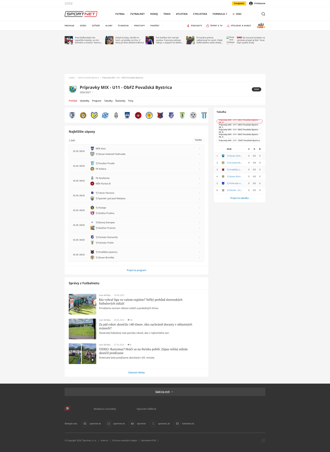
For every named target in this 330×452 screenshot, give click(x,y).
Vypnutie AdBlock (146, 408)
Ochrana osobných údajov (124, 440)
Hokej (154, 14)
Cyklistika (200, 14)
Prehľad (73, 100)
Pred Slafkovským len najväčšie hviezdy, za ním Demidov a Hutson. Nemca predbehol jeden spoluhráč (88, 40)
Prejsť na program (136, 270)
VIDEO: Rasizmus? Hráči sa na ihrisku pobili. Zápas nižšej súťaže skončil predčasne (143, 351)
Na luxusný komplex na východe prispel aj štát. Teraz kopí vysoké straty (251, 40)
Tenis (166, 14)
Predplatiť (239, 3)
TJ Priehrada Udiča (234, 183)
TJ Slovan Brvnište (234, 176)
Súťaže (72, 78)
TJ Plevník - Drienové (234, 190)
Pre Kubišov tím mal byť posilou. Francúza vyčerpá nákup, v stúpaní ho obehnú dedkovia (169, 40)
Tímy (130, 100)
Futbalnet (137, 14)
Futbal (120, 14)
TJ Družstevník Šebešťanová (234, 163)
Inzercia (104, 440)
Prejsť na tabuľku (239, 198)
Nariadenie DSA (148, 440)
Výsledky (84, 100)
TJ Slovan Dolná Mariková (234, 156)
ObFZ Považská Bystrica (88, 78)
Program (96, 100)
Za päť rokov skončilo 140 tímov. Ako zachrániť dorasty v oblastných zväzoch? (145, 326)
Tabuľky (108, 100)
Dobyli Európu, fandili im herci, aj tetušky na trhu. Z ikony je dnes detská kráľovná (130, 40)
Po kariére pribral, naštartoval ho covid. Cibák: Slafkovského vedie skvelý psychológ (209, 40)
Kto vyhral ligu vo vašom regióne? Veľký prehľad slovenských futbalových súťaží (140, 301)
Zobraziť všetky (136, 372)
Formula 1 (220, 14)
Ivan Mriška (105, 295)
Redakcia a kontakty (105, 408)
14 (131, 320)
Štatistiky (120, 100)
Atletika (182, 14)
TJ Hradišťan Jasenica (234, 169)
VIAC (239, 14)
